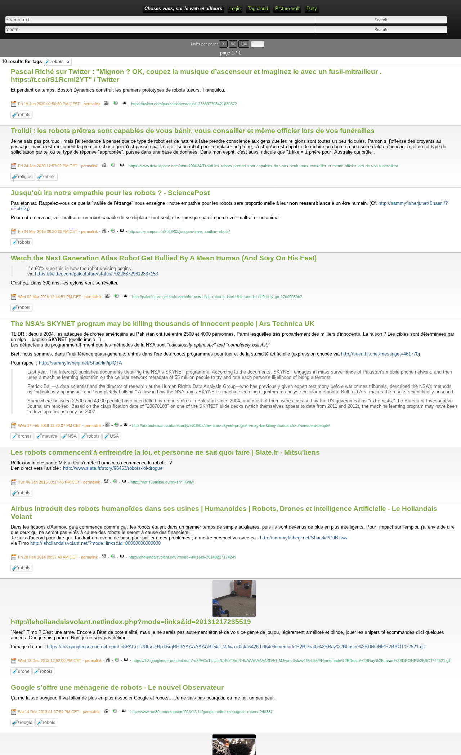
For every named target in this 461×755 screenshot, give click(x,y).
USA (114, 436)
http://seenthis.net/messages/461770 (380, 354)
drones (25, 436)
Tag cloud (258, 8)
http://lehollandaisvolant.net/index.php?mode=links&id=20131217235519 (131, 622)
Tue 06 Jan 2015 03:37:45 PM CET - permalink (59, 482)
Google (25, 722)
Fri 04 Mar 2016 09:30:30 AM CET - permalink (58, 231)
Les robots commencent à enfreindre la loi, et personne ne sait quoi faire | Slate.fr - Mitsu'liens (165, 452)
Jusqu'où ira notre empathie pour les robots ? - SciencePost (110, 193)
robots (60, 61)
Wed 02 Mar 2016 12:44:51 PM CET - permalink (60, 297)
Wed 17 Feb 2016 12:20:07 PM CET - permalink (60, 425)
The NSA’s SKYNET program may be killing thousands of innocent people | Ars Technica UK (162, 323)
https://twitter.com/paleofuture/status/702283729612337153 (96, 274)
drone (24, 671)
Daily (311, 8)
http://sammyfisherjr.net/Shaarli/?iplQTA (80, 363)
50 (233, 44)
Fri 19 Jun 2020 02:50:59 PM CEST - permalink (59, 104)
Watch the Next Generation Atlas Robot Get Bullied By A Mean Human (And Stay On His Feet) (164, 258)
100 (244, 44)
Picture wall (287, 8)
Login (235, 8)
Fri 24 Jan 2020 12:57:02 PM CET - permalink (58, 166)
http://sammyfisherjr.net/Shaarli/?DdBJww (303, 537)
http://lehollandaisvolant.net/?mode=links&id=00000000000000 (95, 543)
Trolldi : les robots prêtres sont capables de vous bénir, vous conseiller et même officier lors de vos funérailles (193, 130)
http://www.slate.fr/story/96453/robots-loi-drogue (112, 468)
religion (25, 176)
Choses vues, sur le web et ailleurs (183, 8)
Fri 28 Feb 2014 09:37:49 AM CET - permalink (58, 557)
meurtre (49, 436)
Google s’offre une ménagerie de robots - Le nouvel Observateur (117, 687)
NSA (72, 436)
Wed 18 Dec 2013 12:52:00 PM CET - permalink (60, 660)
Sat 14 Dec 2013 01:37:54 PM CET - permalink (59, 712)
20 (223, 44)
